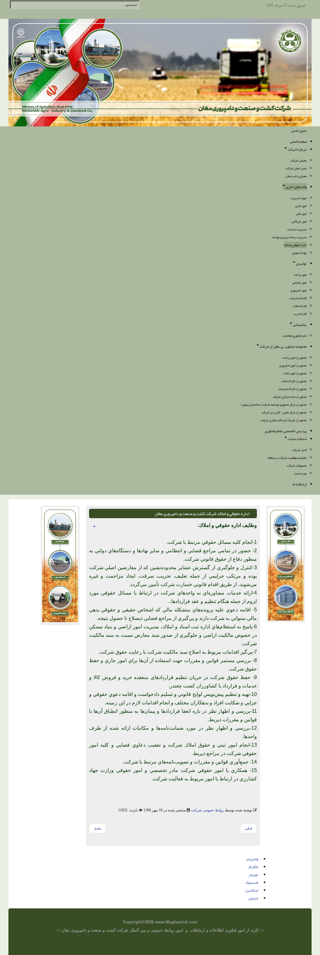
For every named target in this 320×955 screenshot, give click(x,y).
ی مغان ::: (65, 930)
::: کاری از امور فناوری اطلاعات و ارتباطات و (223, 930)
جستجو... (147, 5)
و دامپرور (82, 930)
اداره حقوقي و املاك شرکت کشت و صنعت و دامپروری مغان (202, 513)
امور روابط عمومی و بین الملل (156, 930)
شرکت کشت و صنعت (110, 930)
